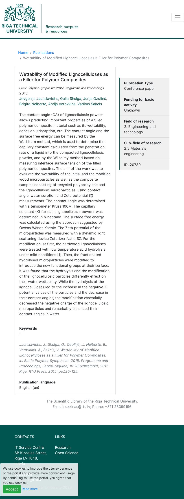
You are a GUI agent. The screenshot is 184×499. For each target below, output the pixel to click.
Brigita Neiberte (32, 104)
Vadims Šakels (89, 104)
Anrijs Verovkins (61, 104)
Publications (43, 52)
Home (23, 52)
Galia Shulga (70, 98)
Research (62, 447)
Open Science (66, 453)
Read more (30, 489)
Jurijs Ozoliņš (94, 98)
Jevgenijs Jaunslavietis (38, 98)
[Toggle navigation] (177, 17)
